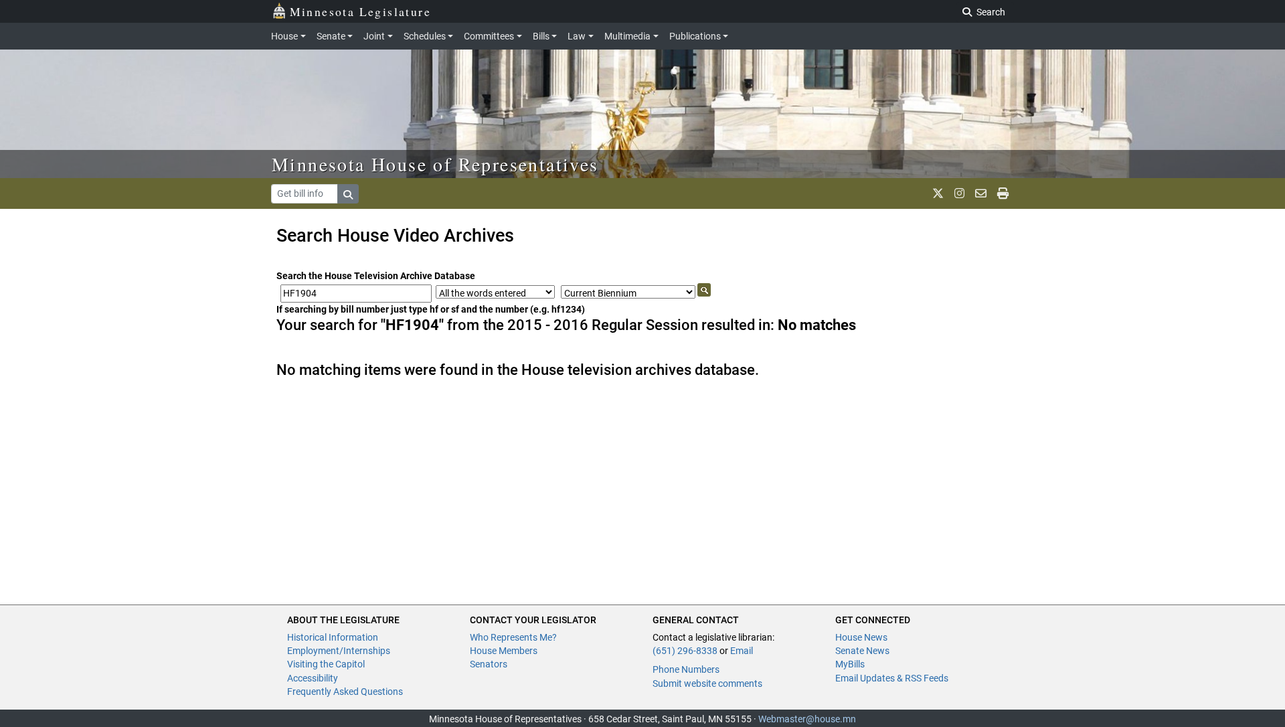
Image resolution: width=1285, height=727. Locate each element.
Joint (374, 36)
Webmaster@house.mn (807, 719)
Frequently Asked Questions (345, 691)
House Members (503, 650)
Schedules (425, 36)
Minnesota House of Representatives (435, 164)
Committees (489, 36)
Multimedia (627, 36)
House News (861, 637)
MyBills (850, 664)
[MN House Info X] (938, 193)
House (284, 36)
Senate (331, 36)
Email (741, 650)
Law (577, 36)
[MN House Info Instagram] (959, 193)
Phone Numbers (686, 669)
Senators (488, 664)
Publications (695, 36)
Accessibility (312, 678)
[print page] (1003, 193)
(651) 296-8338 (685, 650)
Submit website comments (707, 683)
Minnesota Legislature (360, 11)
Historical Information (332, 637)
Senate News (862, 650)
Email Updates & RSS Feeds (891, 678)
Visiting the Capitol (326, 664)
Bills (541, 36)
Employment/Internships (338, 650)
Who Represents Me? (513, 637)
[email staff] (981, 193)
